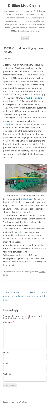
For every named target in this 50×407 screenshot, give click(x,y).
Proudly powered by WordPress (15, 402)
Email (5, 363)
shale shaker (27, 199)
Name (6, 352)
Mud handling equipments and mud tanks (13, 296)
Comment (8, 322)
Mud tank (10, 124)
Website (7, 374)
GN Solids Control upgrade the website (37, 296)
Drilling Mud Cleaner (25, 5)
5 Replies (7, 58)
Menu (25, 38)
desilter (19, 232)
